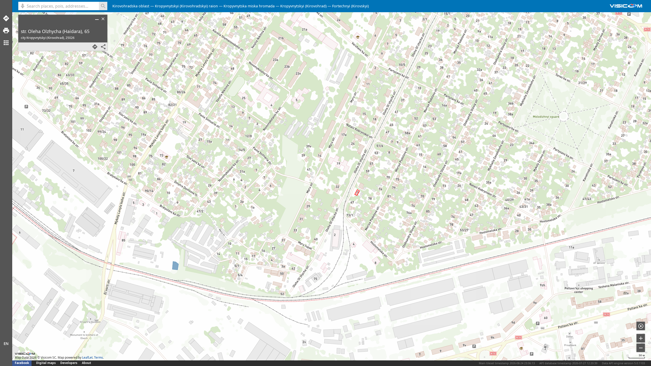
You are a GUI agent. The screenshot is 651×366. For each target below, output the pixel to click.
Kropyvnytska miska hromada (249, 6)
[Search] (103, 6)
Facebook (22, 363)
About (86, 363)
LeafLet (87, 357)
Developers (68, 363)
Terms (98, 357)
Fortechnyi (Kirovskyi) (350, 6)
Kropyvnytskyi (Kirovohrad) (303, 6)
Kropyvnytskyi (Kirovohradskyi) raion (186, 6)
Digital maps (46, 363)
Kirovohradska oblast (130, 6)
